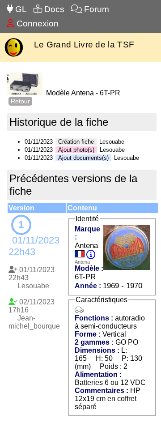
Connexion (36, 23)
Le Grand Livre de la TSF (84, 44)
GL (20, 9)
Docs (53, 9)
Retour (20, 101)
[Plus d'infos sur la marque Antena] (90, 255)
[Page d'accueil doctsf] (13, 56)
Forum (95, 9)
